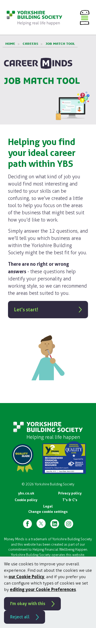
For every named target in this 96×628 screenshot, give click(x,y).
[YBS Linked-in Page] (55, 523)
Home (10, 44)
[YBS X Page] (41, 523)
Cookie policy (26, 500)
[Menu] (84, 17)
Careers (30, 44)
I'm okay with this (27, 603)
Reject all (20, 616)
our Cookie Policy (26, 576)
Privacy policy (70, 493)
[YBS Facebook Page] (27, 523)
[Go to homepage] (34, 17)
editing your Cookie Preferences (43, 589)
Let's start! (26, 309)
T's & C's (69, 500)
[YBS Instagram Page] (69, 523)
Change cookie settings (48, 512)
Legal (48, 506)
